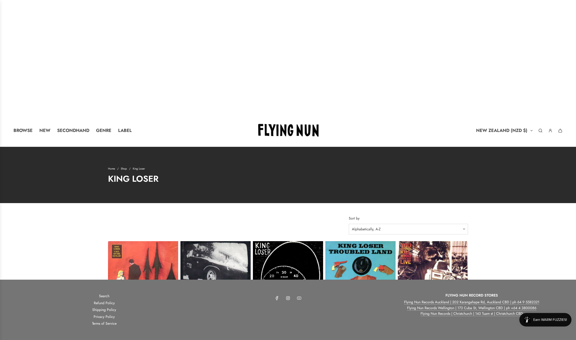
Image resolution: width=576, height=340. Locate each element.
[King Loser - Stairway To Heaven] (288, 276)
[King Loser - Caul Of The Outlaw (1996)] (143, 276)
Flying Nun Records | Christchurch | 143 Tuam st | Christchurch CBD (472, 313)
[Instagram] (288, 298)
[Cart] (560, 131)
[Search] (540, 131)
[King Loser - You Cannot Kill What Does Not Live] (433, 276)
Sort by (354, 218)
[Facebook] (277, 298)
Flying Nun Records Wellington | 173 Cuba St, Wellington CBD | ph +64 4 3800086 (471, 308)
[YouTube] (299, 298)
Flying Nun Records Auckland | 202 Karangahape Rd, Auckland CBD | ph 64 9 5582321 (471, 302)
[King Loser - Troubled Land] (360, 276)
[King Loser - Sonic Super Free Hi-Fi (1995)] (215, 276)
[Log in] (550, 131)
